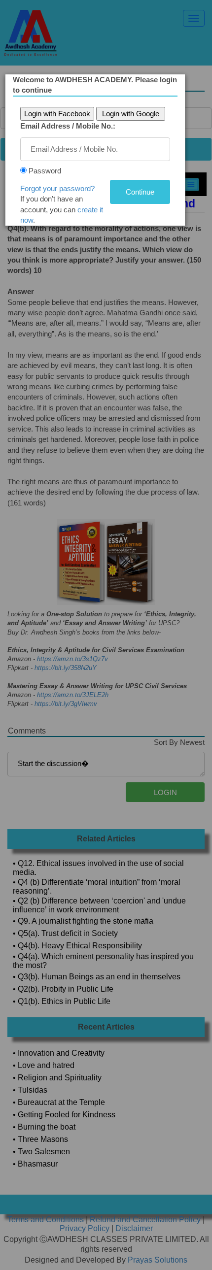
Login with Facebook (57, 113)
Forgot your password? (57, 188)
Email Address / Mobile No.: (67, 126)
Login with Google (130, 113)
